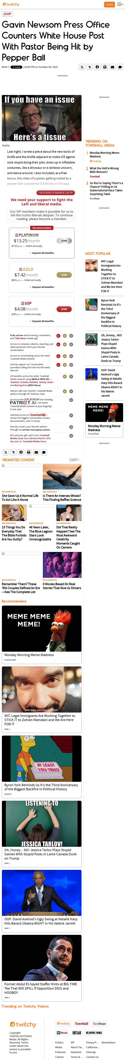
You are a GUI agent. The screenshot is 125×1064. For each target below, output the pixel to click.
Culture (59, 1057)
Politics (59, 1042)
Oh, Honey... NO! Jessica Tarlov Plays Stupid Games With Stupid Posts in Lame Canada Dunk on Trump (40, 854)
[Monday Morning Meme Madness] (41, 628)
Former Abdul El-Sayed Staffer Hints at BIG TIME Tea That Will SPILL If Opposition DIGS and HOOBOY (40, 989)
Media (58, 1047)
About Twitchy (78, 1047)
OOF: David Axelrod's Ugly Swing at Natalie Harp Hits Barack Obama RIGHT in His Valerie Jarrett (111, 383)
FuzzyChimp (10, 660)
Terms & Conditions (78, 1057)
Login (109, 4)
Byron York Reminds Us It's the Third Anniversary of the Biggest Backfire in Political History (111, 313)
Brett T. (6, 67)
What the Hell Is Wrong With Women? (104, 170)
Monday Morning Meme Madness (29, 655)
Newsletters (109, 1042)
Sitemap (91, 1052)
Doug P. (8, 794)
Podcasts (60, 1052)
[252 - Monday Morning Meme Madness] (104, 412)
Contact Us (92, 1057)
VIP (72, 1042)
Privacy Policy (93, 1042)
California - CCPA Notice (93, 1047)
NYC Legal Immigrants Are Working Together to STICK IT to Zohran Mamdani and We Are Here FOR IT (39, 720)
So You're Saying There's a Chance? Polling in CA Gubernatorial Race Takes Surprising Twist (106, 189)
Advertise (76, 1052)
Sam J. (7, 729)
